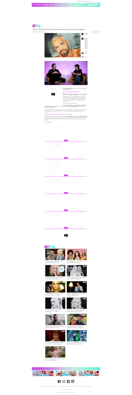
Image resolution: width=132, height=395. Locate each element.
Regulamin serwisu (74, 386)
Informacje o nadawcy (80, 386)
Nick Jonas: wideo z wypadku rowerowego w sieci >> (71, 91)
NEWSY (51, 4)
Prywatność (59, 386)
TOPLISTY (62, 4)
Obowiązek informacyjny (66, 386)
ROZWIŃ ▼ (66, 140)
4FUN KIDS (68, 4)
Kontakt (49, 386)
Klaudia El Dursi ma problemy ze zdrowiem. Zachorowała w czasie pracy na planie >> (58, 114)
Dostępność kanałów (44, 386)
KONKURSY (45, 4)
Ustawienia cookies (88, 386)
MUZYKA (56, 4)
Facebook (79, 1)
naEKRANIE (69, 389)
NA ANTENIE (38, 4)
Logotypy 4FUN (54, 386)
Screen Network (63, 389)
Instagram (85, 1)
